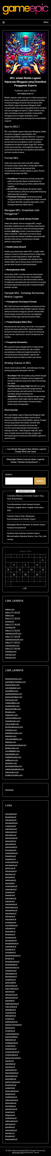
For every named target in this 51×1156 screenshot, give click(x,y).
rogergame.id (10, 1013)
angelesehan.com (12, 706)
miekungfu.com (11, 715)
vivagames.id (10, 859)
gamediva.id (10, 877)
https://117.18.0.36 (12, 612)
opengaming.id (11, 904)
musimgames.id (11, 862)
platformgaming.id (12, 1082)
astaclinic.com (11, 763)
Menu (46, 22)
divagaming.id (10, 817)
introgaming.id (11, 940)
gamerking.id (10, 1064)
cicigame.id (9, 1019)
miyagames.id (10, 970)
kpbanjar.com (10, 742)
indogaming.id (10, 820)
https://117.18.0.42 (12, 624)
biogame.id (9, 958)
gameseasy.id (10, 1103)
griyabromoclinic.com (14, 775)
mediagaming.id (11, 1043)
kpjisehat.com (10, 736)
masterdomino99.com (14, 639)
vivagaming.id (10, 826)
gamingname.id (11, 1076)
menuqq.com (10, 657)
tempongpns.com (12, 685)
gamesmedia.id (11, 1037)
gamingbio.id (10, 931)
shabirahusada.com (13, 757)
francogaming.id (11, 989)
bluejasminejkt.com (13, 709)
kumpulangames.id (12, 955)
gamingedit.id (10, 982)
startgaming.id (11, 829)
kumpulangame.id (12, 961)
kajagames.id (10, 1040)
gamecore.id (10, 868)
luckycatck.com (11, 700)
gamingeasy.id (11, 1070)
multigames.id (10, 1118)
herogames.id (10, 850)
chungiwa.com (11, 730)
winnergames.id (11, 907)
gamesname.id (11, 1109)
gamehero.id (10, 874)
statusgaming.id (11, 1100)
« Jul (24, 588)
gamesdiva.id (10, 844)
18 (14, 574)
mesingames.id (11, 853)
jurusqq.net (9, 621)
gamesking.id (10, 1106)
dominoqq (9, 790)
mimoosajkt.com (12, 724)
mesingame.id (10, 889)
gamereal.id (9, 991)
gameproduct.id (11, 998)
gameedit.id (9, 1000)
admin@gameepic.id (25, 94)
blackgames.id (11, 976)
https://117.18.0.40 (12, 648)
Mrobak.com (10, 712)
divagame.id (10, 895)
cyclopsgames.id (12, 1034)
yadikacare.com (11, 760)
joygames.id (10, 1031)
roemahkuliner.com (13, 688)
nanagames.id (10, 1049)
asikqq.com (9, 609)
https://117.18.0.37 (12, 642)
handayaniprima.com (13, 694)
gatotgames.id (11, 973)
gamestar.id (10, 883)
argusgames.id (11, 910)
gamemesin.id (10, 871)
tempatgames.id (11, 943)
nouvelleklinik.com (12, 751)
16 (43, 569)
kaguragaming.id (11, 1073)
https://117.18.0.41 (12, 630)
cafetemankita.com (13, 718)
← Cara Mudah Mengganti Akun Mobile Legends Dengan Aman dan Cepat (25, 450)
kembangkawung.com (14, 727)
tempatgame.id (11, 964)
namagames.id (11, 865)
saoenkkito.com (11, 691)
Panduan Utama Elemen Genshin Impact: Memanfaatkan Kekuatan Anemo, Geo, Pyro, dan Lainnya (26, 536)
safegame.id (10, 928)
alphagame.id (10, 1016)
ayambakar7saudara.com (15, 682)
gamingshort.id (11, 986)
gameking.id (10, 1127)
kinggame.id (10, 1136)
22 (37, 574)
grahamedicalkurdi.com (14, 769)
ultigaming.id (10, 1094)
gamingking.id (10, 1079)
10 (8, 569)
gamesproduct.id (12, 967)
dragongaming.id (12, 1091)
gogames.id (10, 1112)
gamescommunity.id (13, 1025)
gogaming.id (10, 1088)
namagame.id (10, 898)
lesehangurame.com (13, 679)
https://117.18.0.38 (12, 636)
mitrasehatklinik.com (13, 739)
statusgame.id (11, 832)
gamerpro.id (10, 1067)
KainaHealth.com (12, 754)
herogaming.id (11, 814)
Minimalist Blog (18, 1153)
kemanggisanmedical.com (15, 745)
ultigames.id (10, 1115)
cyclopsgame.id (11, 1055)
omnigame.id (10, 952)
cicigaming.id (10, 979)
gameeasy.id (10, 1124)
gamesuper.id (10, 880)
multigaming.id (11, 1097)
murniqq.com (10, 654)
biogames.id (10, 934)
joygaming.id (10, 1046)
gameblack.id (10, 1010)
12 (20, 569)
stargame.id (10, 901)
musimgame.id (11, 886)
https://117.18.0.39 (12, 618)
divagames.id (10, 856)
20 (25, 574)
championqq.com (12, 645)
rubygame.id (10, 916)
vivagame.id (10, 892)
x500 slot (15, 231)
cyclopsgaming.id (12, 1052)
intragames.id (10, 937)
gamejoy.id (9, 1061)
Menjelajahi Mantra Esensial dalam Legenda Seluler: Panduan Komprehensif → (25, 460)
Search (8, 474)
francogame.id (11, 1007)
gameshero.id (10, 835)
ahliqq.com (9, 615)
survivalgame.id (11, 925)
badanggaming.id (12, 1004)
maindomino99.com (13, 633)
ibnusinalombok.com (13, 766)
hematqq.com (10, 651)
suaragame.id (10, 946)
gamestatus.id (11, 1130)
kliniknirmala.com (12, 748)
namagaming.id (11, 823)
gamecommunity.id (13, 1058)
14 (31, 569)
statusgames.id (11, 1121)
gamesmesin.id (11, 838)
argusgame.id (10, 919)
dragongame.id (11, 1139)
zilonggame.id (10, 913)
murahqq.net (10, 627)
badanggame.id (11, 1022)
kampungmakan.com (13, 697)
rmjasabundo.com (12, 721)
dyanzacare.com (12, 772)
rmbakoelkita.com (12, 703)
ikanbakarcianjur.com (13, 733)
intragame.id (10, 949)
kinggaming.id (10, 1085)
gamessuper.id (11, 847)
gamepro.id (9, 1133)
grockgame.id (10, 922)
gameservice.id (11, 995)
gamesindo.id (10, 841)
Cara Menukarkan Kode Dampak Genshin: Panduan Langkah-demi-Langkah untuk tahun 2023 (25, 507)
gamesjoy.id (10, 1028)
